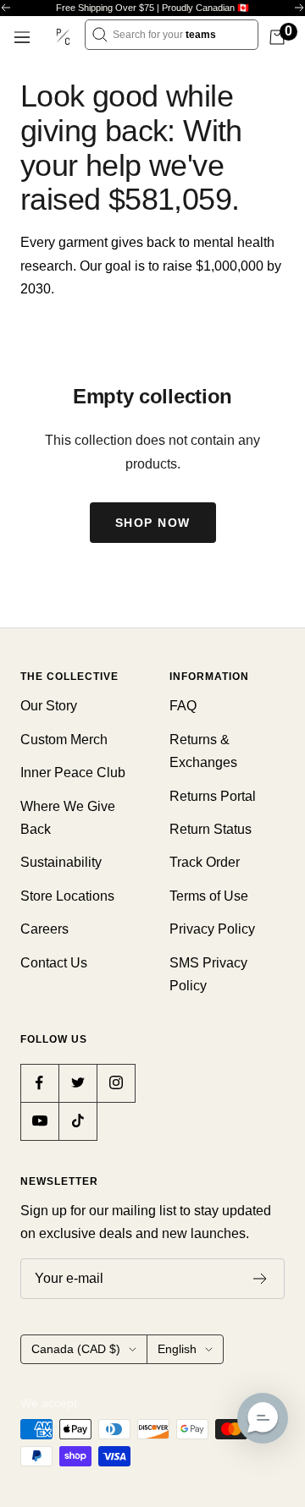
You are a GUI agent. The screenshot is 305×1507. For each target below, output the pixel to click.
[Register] (260, 1279)
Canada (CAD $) (75, 1349)
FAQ (183, 706)
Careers (44, 929)
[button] (262, 1418)
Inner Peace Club (72, 772)
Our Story (48, 706)
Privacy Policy (212, 929)
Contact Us (53, 963)
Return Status (210, 829)
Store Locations (67, 896)
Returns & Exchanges (203, 751)
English (177, 1349)
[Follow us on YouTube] (39, 1121)
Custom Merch (64, 739)
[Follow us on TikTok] (77, 1121)
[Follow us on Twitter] (77, 1083)
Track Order (204, 862)
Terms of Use (208, 896)
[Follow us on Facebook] (39, 1083)
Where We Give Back (67, 817)
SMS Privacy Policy (208, 974)
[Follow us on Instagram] (116, 1083)
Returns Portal (212, 796)
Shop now (153, 522)
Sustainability (61, 862)
